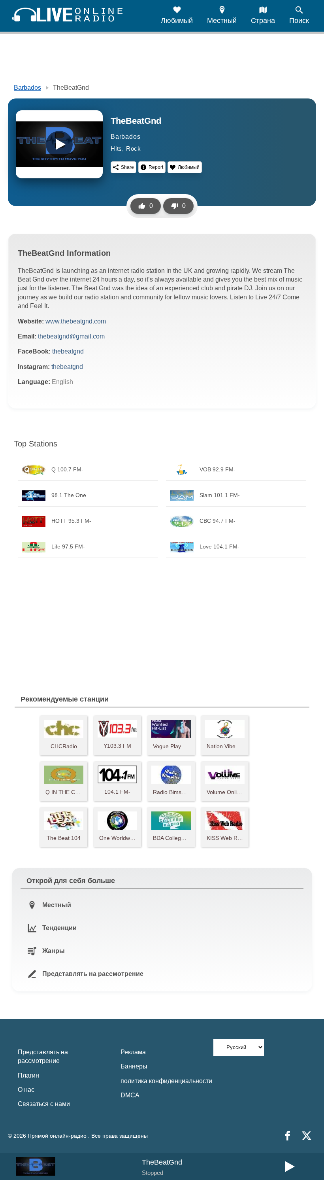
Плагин (28, 1075)
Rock (133, 148)
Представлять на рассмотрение (43, 1056)
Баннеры (134, 1066)
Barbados (27, 87)
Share (127, 167)
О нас (26, 1089)
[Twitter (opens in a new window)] (306, 1135)
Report (156, 167)
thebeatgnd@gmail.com (71, 336)
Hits (116, 148)
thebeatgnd (68, 351)
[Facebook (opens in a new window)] (287, 1135)
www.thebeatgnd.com (75, 321)
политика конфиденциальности (166, 1081)
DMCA (130, 1095)
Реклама (133, 1052)
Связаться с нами (44, 1104)
